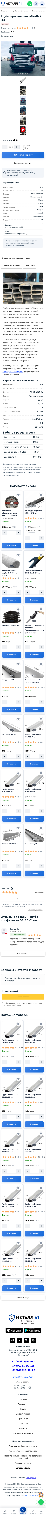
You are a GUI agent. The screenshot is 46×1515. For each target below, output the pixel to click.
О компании (23, 1423)
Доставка (23, 1399)
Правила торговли (23, 1463)
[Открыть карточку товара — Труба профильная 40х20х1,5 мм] (11, 1142)
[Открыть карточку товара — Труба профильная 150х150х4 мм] (34, 727)
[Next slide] (41, 58)
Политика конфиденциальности (23, 1446)
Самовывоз (30, 265)
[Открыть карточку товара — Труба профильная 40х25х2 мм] (11, 1251)
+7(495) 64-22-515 (23, 1366)
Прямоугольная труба (13, 372)
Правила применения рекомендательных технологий (23, 1457)
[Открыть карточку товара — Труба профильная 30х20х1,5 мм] (11, 781)
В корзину (11, 545)
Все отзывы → (23, 954)
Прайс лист (23, 1419)
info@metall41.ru (23, 1377)
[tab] (18, 73)
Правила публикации (35, 910)
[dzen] (33, 1340)
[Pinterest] (12, 1340)
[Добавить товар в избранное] (18, 495)
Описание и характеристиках (16, 258)
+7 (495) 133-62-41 (23, 1361)
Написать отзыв (23, 899)
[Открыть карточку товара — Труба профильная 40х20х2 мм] (34, 1142)
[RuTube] (26, 1340)
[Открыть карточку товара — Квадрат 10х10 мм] (11, 672)
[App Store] (14, 1330)
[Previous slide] (4, 58)
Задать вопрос (23, 997)
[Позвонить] (29, 3)
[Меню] (42, 3)
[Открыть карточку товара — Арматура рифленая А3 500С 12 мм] (34, 503)
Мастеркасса (31, 1478)
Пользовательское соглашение (23, 1451)
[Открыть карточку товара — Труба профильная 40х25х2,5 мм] (34, 1251)
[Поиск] (36, 3)
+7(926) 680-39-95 (22, 1370)
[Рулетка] (41, 1494)
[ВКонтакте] (19, 1340)
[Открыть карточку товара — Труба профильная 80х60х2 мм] (34, 781)
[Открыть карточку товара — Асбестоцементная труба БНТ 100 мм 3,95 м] (11, 563)
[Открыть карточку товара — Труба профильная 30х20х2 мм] (34, 1087)
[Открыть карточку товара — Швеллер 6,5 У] (34, 836)
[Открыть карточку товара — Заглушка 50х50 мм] (11, 617)
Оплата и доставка (11, 265)
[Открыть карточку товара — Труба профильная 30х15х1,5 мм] (34, 1032)
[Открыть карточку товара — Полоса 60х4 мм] (11, 727)
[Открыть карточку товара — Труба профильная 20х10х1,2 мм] (11, 1032)
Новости (23, 1428)
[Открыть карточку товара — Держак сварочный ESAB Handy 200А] (34, 563)
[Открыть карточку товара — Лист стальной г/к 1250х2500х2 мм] (34, 672)
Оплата (23, 1409)
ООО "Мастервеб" (32, 1495)
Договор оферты (23, 1468)
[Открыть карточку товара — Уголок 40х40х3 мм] (11, 836)
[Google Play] (32, 1330)
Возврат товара (23, 1414)
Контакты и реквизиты (23, 1433)
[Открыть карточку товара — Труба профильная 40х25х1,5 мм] (34, 1196)
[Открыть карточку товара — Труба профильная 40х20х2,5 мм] (11, 1196)
